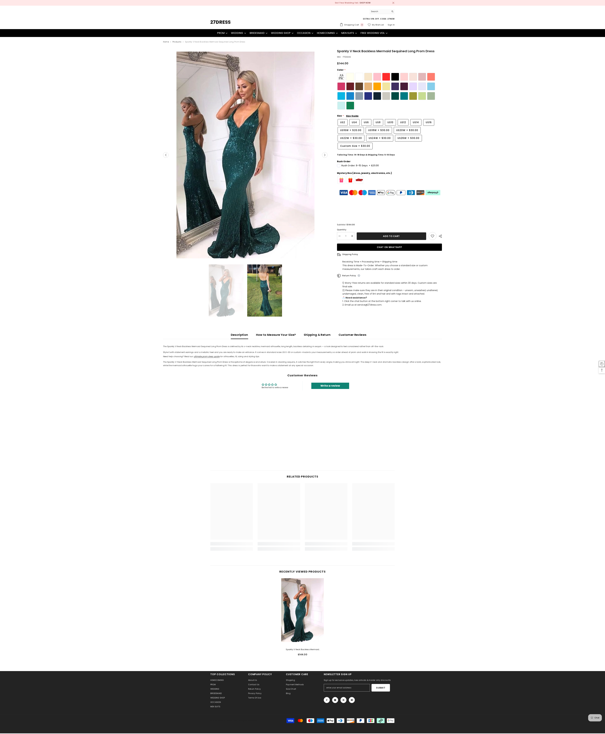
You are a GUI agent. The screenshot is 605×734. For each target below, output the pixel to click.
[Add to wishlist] (432, 236)
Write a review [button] (330, 386)
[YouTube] (352, 700)
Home (166, 41)
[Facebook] (327, 700)
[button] (166, 155)
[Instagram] (335, 700)
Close (393, 3)
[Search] (382, 11)
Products (177, 41)
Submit (380, 687)
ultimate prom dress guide (207, 356)
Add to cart (391, 236)
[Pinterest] (343, 700)
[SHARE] (439, 236)
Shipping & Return (317, 335)
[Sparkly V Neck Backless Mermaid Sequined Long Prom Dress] (302, 610)
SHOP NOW (320, 2)
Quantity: (342, 229)
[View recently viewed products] (602, 364)
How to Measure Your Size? (276, 335)
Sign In (391, 24)
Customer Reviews (352, 335)
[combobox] (379, 11)
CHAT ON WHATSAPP (389, 247)
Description (239, 335)
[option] (302, 3)
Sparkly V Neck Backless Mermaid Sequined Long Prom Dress (302, 649)
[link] (231, 544)
